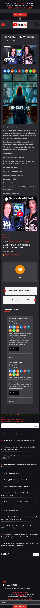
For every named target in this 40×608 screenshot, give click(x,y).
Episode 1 (6, 235)
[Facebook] (5, 71)
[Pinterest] (19, 71)
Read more (13, 349)
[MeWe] (23, 71)
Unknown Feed (12, 255)
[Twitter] (8, 71)
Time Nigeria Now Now (9, 415)
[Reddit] (12, 71)
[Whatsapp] (30, 71)
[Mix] (26, 71)
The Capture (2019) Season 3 (19, 241)
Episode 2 (6, 237)
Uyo (21, 7)
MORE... (12, 357)
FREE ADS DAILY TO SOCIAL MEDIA (13, 421)
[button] (34, 554)
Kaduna (29, 7)
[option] (20, 575)
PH (24, 7)
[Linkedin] (15, 71)
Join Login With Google (20, 1)
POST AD (20, 3)
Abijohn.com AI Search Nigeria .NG (12, 419)
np (4, 41)
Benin (10, 7)
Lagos (16, 7)
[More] (34, 71)
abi (20, 277)
